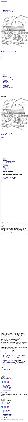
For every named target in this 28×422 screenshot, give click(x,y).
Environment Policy (7, 390)
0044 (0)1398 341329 (8, 11)
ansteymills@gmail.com (9, 10)
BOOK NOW (3, 13)
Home (4, 74)
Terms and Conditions (7, 385)
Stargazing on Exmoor (8, 87)
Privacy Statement (7, 387)
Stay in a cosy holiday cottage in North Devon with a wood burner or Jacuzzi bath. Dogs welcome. (14, 363)
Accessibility (5, 386)
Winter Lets (5, 80)
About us (5, 75)
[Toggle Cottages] (23, 160)
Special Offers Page (17, 343)
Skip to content (4, 1)
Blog (4, 83)
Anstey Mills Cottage (10, 77)
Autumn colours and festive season (10, 361)
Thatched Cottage (9, 79)
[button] (7, 76)
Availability (5, 86)
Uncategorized (6, 369)
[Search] (14, 351)
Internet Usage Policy (7, 388)
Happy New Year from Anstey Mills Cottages (12, 357)
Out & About (6, 82)
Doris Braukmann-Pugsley (9, 177)
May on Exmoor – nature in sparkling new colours (13, 355)
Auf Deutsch (6, 85)
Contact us (5, 81)
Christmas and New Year (8, 360)
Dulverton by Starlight (11, 336)
